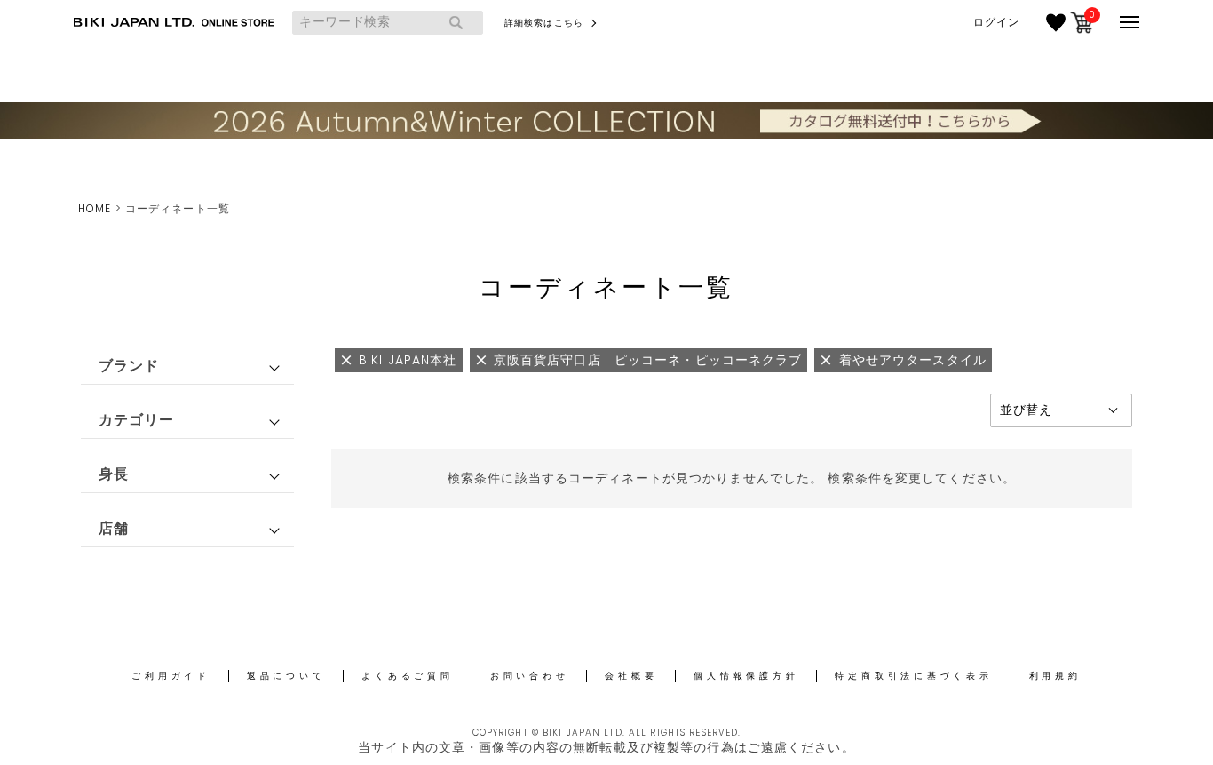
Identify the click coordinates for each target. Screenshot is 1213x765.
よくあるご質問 (407, 675)
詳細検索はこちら (543, 22)
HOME (94, 208)
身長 (114, 474)
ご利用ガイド (170, 675)
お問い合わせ (529, 675)
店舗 (114, 528)
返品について (286, 675)
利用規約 (1055, 675)
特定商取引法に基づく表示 (913, 675)
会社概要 (631, 675)
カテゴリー (137, 419)
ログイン (996, 22)
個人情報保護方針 (746, 675)
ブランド (129, 365)
